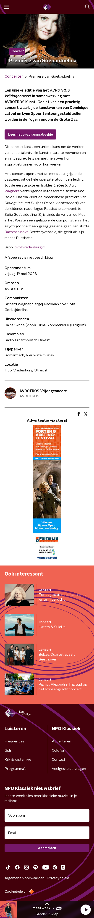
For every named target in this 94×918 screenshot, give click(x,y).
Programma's (15, 769)
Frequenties (14, 741)
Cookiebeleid (15, 891)
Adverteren (61, 741)
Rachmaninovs (17, 232)
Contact (58, 759)
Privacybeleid (58, 878)
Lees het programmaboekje (30, 134)
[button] (85, 909)
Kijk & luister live (18, 759)
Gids (8, 750)
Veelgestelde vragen (69, 769)
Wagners (12, 191)
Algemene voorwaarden (24, 878)
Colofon (58, 750)
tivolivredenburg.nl (29, 247)
